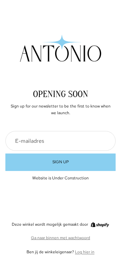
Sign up (60, 162)
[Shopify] (100, 224)
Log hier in (84, 252)
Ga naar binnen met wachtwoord (60, 238)
